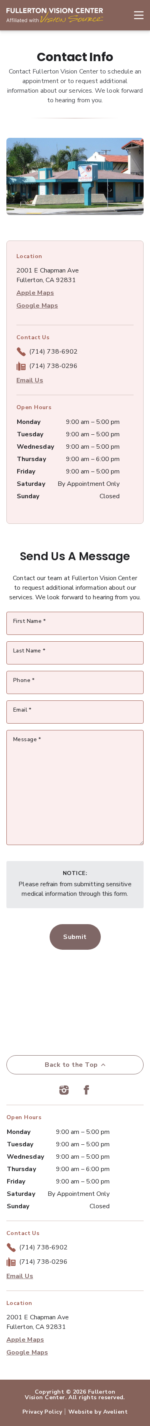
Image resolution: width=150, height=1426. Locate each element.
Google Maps (37, 305)
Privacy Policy (42, 1412)
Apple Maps (35, 292)
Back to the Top (71, 1064)
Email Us (29, 380)
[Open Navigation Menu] (135, 15)
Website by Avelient (98, 1412)
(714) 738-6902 (53, 351)
